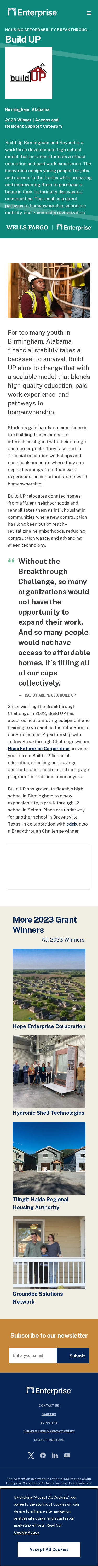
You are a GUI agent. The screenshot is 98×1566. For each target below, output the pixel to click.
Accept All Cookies (49, 1549)
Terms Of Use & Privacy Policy (49, 1431)
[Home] (33, 13)
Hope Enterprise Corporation (39, 748)
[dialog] (49, 1527)
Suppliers (49, 1422)
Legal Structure (49, 1439)
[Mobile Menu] (88, 13)
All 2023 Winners (63, 940)
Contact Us (49, 1405)
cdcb (71, 824)
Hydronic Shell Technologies (48, 1113)
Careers (49, 1414)
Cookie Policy (26, 1532)
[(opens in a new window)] (28, 78)
